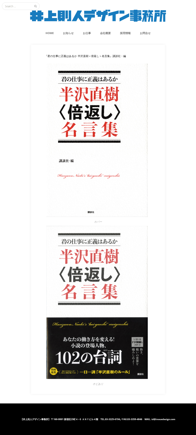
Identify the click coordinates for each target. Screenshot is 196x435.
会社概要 (105, 33)
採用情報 (125, 33)
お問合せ (145, 33)
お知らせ (68, 33)
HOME (50, 33)
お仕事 (87, 33)
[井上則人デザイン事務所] (98, 16)
